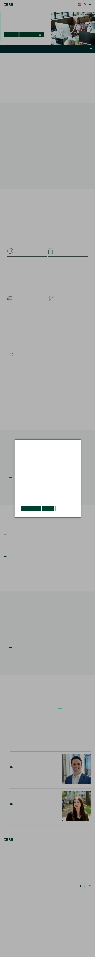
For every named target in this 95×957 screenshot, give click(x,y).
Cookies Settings (65, 508)
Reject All (48, 508)
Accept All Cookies (31, 508)
